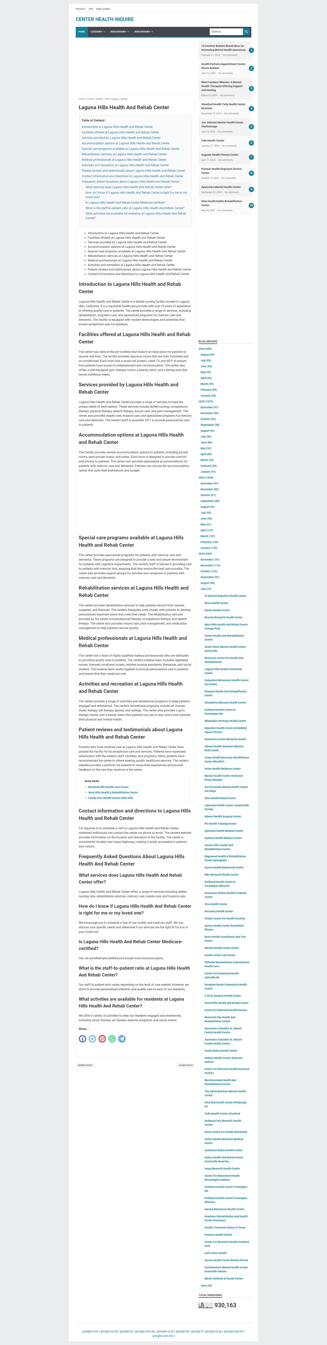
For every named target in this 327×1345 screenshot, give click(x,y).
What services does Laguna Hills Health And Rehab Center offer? (129, 187)
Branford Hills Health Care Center (108, 786)
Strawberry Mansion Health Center (225, 702)
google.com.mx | (164, 1336)
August (208, 354)
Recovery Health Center (219, 911)
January (208, 395)
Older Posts (186, 1065)
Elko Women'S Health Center (222, 874)
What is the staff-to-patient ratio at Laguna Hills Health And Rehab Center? (135, 208)
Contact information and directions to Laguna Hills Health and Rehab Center (132, 176)
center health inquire (105, 19)
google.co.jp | (214, 1331)
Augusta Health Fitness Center (219, 154)
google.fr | (197, 1331)
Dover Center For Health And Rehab (226, 1131)
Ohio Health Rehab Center (220, 798)
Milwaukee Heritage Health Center (225, 720)
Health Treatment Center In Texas (225, 1227)
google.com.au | (145, 1331)
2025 (206, 401)
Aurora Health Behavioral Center (224, 867)
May (206, 372)
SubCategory (118, 31)
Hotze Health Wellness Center (223, 768)
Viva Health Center (216, 904)
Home (82, 31)
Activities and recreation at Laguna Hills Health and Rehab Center (125, 165)
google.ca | (126, 1331)
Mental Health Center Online (222, 947)
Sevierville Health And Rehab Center (226, 1002)
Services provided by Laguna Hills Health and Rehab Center (121, 138)
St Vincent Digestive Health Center (225, 595)
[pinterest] (102, 1039)
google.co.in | (165, 1331)
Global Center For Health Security (225, 918)
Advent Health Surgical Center (223, 816)
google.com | (91, 1331)
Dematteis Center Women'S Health (225, 739)
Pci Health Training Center (221, 823)
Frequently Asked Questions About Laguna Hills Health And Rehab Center (130, 181)
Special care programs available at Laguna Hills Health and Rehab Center (130, 149)
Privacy (80, 9)
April (206, 378)
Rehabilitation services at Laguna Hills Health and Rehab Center (124, 154)
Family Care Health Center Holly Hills (110, 797)
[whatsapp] (112, 1039)
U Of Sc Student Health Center (223, 995)
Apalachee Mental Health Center (221, 187)
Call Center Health (216, 1253)
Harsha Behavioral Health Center (224, 1209)
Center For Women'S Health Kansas (226, 1010)
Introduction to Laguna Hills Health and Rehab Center (117, 127)
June (206, 366)
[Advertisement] (135, 67)
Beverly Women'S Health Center (224, 617)
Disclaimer (103, 9)
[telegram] (122, 1039)
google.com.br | (233, 1331)
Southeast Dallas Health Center (224, 1150)
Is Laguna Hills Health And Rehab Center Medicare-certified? (125, 202)
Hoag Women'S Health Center (222, 1168)
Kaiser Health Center (217, 610)
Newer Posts (85, 1065)
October (208, 419)
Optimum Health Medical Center (224, 830)
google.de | (182, 1331)
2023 (205, 553)
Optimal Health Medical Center (223, 837)
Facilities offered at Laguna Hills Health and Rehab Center (120, 132)
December (209, 407)
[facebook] (82, 1039)
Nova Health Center (216, 602)
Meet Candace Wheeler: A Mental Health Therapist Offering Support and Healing (222, 86)
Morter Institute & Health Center (224, 1278)
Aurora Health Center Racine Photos (226, 1260)
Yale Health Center (212, 140)
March (207, 383)
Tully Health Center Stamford (222, 1113)
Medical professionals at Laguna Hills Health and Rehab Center (124, 160)
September (210, 424)
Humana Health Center (218, 1234)
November (210, 413)
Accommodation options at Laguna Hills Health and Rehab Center (126, 143)
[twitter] (92, 1039)
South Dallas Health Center (221, 1050)
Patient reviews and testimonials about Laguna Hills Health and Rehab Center (133, 170)
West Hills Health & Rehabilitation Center (113, 792)
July (206, 360)
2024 (206, 477)
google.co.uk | (109, 1331)
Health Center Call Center (220, 955)
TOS (91, 9)
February (209, 389)
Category (96, 31)
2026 (205, 348)
